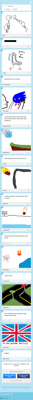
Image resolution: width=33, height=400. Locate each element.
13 (2, 246)
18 (2, 350)
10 (2, 193)
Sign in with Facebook (24, 376)
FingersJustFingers (8, 126)
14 (2, 273)
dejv (4, 35)
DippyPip (5, 203)
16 (2, 311)
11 (2, 207)
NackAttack (6, 152)
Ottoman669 (6, 84)
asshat (5, 190)
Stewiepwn (6, 269)
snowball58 (6, 230)
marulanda (6, 347)
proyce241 (6, 307)
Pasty (4, 73)
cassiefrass (6, 281)
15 (2, 284)
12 (2, 233)
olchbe (4, 164)
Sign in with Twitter (10, 376)
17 (2, 324)
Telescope (5, 111)
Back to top (5, 398)
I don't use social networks (16, 380)
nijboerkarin (6, 358)
